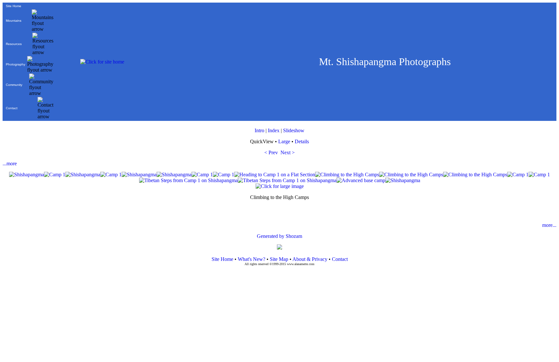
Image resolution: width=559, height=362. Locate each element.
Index (274, 130)
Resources (14, 44)
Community (14, 85)
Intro (259, 130)
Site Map (278, 259)
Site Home (13, 6)
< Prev (271, 152)
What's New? (251, 259)
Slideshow (293, 130)
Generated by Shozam (279, 236)
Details (302, 141)
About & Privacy (309, 259)
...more (10, 163)
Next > (287, 152)
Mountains (13, 20)
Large (284, 141)
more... (549, 225)
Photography (15, 64)
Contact (11, 108)
